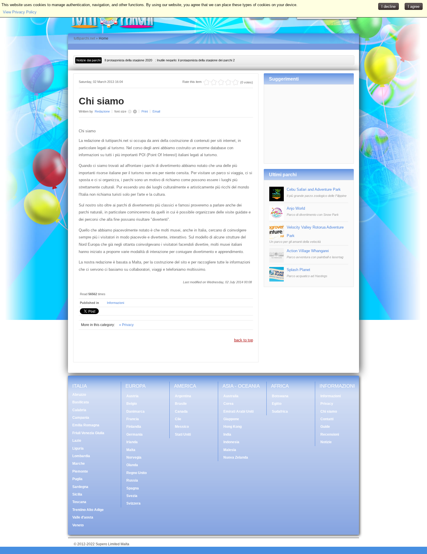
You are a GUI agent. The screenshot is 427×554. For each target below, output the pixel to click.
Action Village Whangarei (308, 251)
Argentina (183, 396)
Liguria (78, 448)
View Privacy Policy (20, 12)
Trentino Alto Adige (88, 510)
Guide (325, 427)
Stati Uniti (183, 434)
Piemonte (80, 471)
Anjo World (296, 208)
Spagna (132, 488)
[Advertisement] (308, 121)
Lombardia (81, 456)
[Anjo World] (276, 219)
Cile (178, 419)
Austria (132, 396)
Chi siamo (328, 411)
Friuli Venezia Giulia (88, 433)
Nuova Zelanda (235, 457)
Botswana (280, 396)
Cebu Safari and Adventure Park (314, 189)
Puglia (77, 479)
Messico (182, 427)
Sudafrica (280, 411)
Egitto (276, 404)
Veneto (78, 525)
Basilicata (80, 402)
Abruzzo (79, 395)
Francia (132, 419)
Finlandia (133, 427)
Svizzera (133, 503)
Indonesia (231, 442)
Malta (130, 450)
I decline (388, 6)
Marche (78, 464)
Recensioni (329, 434)
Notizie (326, 442)
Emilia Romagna (85, 425)
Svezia (131, 496)
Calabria (79, 410)
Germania (134, 434)
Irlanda (132, 442)
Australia (230, 396)
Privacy (326, 404)
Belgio (131, 404)
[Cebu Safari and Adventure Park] (276, 200)
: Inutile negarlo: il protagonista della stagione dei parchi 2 (170, 60)
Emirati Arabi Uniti (238, 411)
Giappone (231, 419)
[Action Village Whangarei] (276, 261)
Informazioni (115, 302)
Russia (132, 480)
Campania (80, 418)
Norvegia (133, 457)
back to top (243, 340)
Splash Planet (298, 270)
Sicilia (77, 494)
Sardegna (80, 487)
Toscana (79, 502)
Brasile (181, 404)
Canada (181, 411)
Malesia (229, 450)
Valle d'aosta (82, 517)
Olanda (132, 465)
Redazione (102, 111)
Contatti (326, 419)
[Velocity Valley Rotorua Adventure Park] (276, 238)
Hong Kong (232, 427)
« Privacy (126, 325)
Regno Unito (136, 473)
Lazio (76, 441)
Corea (228, 404)
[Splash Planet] (276, 280)
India (227, 434)
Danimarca (135, 411)
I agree (413, 6)
